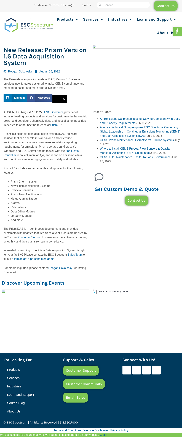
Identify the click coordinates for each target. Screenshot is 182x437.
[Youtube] (136, 370)
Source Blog (16, 403)
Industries (118, 19)
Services (91, 19)
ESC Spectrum (53, 112)
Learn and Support (154, 19)
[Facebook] (126, 370)
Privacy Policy (119, 430)
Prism (54, 124)
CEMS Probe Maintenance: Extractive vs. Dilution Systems (137, 140)
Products (65, 19)
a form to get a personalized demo (33, 258)
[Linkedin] (146, 370)
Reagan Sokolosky (60, 267)
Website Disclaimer (96, 430)
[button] (177, 31)
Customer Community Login (54, 5)
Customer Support (29, 237)
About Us (165, 33)
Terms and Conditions (67, 430)
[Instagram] (156, 370)
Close (103, 434)
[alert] (136, 292)
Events (86, 5)
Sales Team (75, 254)
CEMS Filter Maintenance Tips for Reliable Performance (135, 157)
